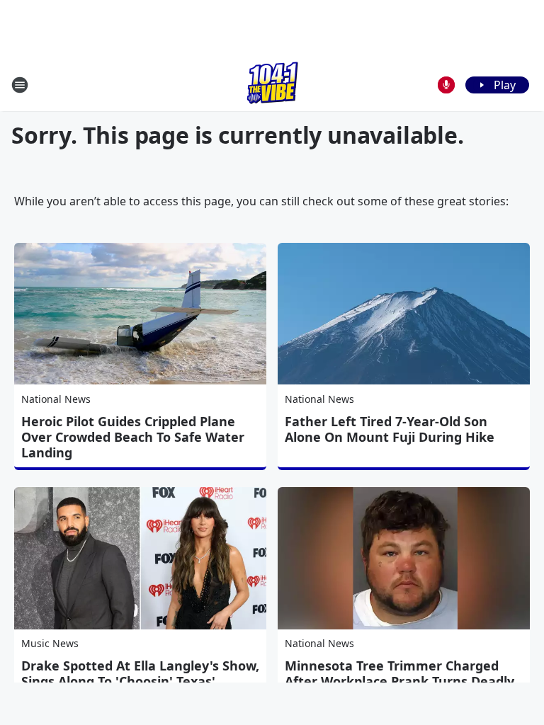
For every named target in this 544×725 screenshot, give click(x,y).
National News (56, 399)
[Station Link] (272, 85)
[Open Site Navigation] (19, 84)
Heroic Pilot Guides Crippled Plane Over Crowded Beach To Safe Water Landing (132, 436)
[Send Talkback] (446, 84)
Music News (50, 643)
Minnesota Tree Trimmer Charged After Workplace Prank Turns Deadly (399, 673)
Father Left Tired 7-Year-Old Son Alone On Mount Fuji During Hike (389, 429)
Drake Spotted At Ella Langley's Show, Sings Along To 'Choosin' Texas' (140, 673)
